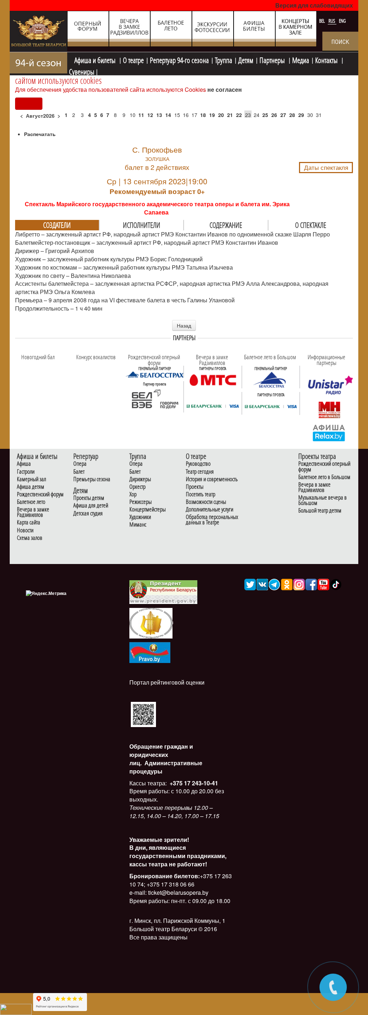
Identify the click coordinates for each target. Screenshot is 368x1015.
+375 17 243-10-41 (193, 783)
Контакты (327, 59)
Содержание (226, 225)
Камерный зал (31, 479)
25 (265, 114)
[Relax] (329, 432)
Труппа (223, 59)
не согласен (224, 89)
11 (141, 114)
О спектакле (310, 225)
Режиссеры (140, 502)
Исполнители (141, 225)
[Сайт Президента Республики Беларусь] (163, 591)
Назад (184, 325)
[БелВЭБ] (154, 399)
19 (212, 114)
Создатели (57, 225)
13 (159, 114)
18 (203, 114)
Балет (78, 471)
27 (283, 114)
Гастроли (25, 471)
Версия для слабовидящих (314, 5)
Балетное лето (31, 502)
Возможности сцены (206, 502)
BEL (322, 21)
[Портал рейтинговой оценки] (143, 714)
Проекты (194, 487)
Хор (133, 494)
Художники (140, 517)
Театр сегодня (200, 471)
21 (230, 114)
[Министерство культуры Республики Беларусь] (150, 622)
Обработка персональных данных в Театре (212, 519)
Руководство (198, 463)
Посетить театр (200, 494)
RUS (332, 21)
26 (274, 114)
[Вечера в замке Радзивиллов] (213, 379)
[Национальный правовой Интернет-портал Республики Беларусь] (149, 652)
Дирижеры (140, 479)
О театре (133, 59)
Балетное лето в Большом (324, 477)
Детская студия (88, 513)
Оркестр (137, 487)
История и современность (212, 479)
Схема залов (29, 538)
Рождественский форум (40, 494)
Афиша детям (30, 487)
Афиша (24, 463)
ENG (342, 21)
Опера (80, 463)
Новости (25, 530)
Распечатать (40, 133)
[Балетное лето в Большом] (271, 379)
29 (301, 114)
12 (150, 114)
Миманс (137, 524)
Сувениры (81, 71)
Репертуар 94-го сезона (179, 59)
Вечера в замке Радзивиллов (33, 512)
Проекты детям (88, 498)
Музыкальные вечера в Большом (322, 500)
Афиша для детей (90, 505)
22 (239, 114)
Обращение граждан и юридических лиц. (161, 754)
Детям (245, 59)
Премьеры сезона (91, 479)
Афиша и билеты (95, 59)
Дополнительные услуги (209, 509)
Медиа (300, 59)
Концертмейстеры (147, 509)
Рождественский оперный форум (324, 466)
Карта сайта (28, 522)
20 (221, 114)
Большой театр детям (319, 510)
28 (292, 114)
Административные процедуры (165, 767)
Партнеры (272, 59)
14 (168, 114)
